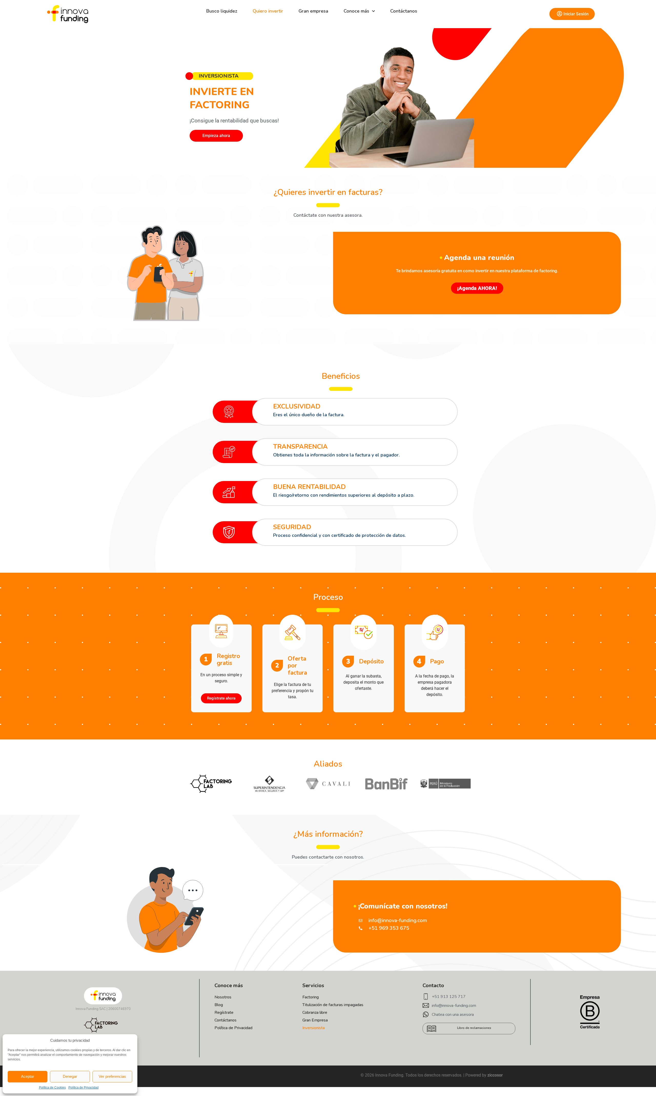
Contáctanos (403, 11)
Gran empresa (313, 11)
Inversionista (313, 1028)
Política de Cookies (52, 1087)
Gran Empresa (315, 1020)
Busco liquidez (221, 11)
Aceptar (27, 1076)
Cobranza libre (314, 1012)
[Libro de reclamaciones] (431, 1028)
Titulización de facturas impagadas (332, 1005)
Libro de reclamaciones (474, 1028)
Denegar (70, 1076)
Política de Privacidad (83, 1087)
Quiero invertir (268, 11)
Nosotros (222, 997)
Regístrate (223, 1012)
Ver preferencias (112, 1076)
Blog (218, 1005)
